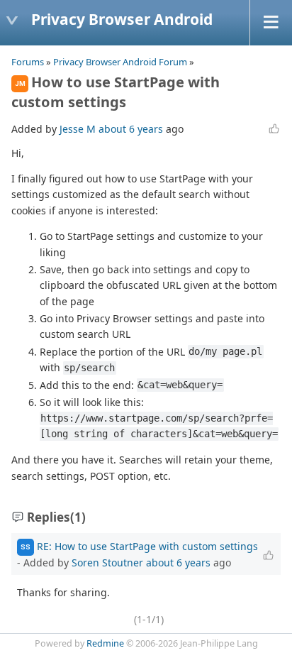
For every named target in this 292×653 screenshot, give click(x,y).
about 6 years (131, 129)
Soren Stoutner (107, 562)
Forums (27, 61)
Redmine (105, 643)
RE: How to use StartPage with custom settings (147, 546)
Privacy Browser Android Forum (120, 61)
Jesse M (78, 129)
